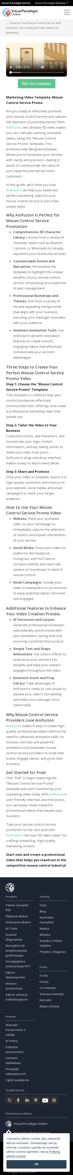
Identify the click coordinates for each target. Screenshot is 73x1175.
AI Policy (12, 1041)
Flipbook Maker (17, 916)
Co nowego (48, 988)
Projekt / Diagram (53, 952)
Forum (44, 982)
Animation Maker (18, 922)
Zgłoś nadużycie (17, 1080)
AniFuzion (13, 127)
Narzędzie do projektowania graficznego (16, 950)
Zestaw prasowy (52, 994)
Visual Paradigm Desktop (50, 2)
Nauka (44, 928)
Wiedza (45, 935)
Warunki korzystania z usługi (16, 1029)
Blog (43, 911)
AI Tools (11, 928)
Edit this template (36, 83)
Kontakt (46, 1000)
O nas (44, 975)
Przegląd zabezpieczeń (22, 1172)
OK (37, 1164)
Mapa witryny (49, 1006)
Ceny (43, 905)
